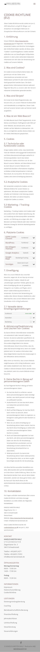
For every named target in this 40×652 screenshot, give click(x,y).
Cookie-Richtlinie (10, 592)
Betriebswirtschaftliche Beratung (16, 610)
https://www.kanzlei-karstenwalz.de (21, 518)
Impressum (8, 587)
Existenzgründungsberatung (14, 601)
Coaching (7, 606)
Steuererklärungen (11, 631)
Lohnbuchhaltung (10, 623)
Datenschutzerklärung (12, 590)
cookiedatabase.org (10, 527)
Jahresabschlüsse (10, 618)
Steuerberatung (10, 627)
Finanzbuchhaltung (11, 614)
